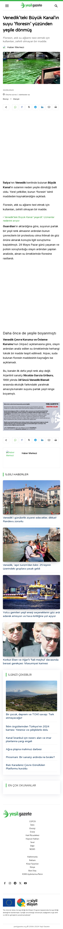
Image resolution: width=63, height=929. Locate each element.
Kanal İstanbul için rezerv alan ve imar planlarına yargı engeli (28, 739)
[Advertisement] (31, 145)
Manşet (16, 99)
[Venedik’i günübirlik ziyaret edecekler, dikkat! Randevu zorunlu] (31, 497)
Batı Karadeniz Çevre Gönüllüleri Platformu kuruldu (25, 766)
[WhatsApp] (15, 107)
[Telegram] (35, 107)
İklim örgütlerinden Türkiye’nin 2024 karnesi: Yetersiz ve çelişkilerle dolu (27, 728)
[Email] (49, 107)
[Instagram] (10, 883)
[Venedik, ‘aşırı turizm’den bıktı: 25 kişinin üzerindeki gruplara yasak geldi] (31, 545)
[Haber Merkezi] (5, 47)
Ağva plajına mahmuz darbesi (24, 749)
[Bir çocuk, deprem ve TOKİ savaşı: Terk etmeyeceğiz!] (31, 696)
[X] (29, 107)
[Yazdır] (55, 107)
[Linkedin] (42, 107)
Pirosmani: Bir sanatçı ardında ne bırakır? (30, 757)
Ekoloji (5, 99)
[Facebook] (22, 107)
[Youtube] (25, 883)
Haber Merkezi (15, 47)
